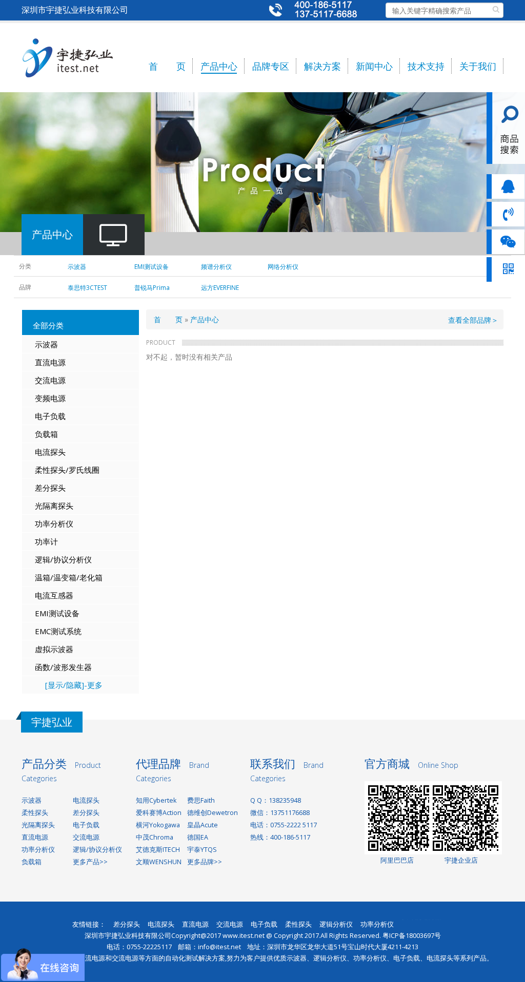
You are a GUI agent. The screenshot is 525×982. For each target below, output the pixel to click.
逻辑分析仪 (336, 924)
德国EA (197, 837)
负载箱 (46, 434)
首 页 (167, 66)
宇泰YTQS (202, 849)
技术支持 (426, 66)
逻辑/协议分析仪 (63, 559)
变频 (42, 398)
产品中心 (218, 66)
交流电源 (50, 380)
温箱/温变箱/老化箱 (69, 577)
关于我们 (477, 66)
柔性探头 (35, 812)
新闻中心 (374, 66)
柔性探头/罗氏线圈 (67, 470)
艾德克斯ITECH (158, 849)
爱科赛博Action (158, 812)
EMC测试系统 (58, 631)
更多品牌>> (204, 862)
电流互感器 (54, 595)
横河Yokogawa (158, 825)
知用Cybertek (156, 800)
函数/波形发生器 (63, 667)
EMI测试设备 (57, 613)
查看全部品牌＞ (473, 320)
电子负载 (50, 416)
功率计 (46, 541)
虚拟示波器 (54, 649)
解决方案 (322, 66)
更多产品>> (90, 862)
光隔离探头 (54, 505)
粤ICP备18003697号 (411, 935)
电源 (58, 398)
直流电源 (50, 362)
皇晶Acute (202, 825)
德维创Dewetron (212, 812)
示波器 (46, 344)
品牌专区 (270, 66)
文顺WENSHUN (158, 862)
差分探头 (50, 488)
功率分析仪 (54, 523)
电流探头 (50, 452)
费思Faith (201, 800)
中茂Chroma (154, 837)
